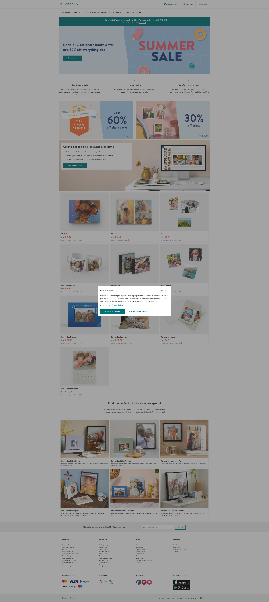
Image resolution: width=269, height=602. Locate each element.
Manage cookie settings (138, 311)
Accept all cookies (112, 311)
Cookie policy (105, 305)
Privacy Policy (117, 305)
